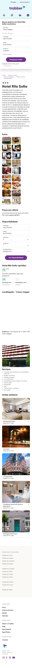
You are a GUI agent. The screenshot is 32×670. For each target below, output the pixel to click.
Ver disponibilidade (16, 258)
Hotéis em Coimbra (8, 561)
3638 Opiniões (6, 284)
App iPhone (6, 632)
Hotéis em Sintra (7, 577)
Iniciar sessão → (25, 2)
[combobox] (16, 28)
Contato (5, 640)
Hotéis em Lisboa (7, 558)
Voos (4, 607)
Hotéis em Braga (7, 564)
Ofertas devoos (7, 610)
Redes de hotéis (7, 590)
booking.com (7, 66)
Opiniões (17, 284)
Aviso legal (5, 654)
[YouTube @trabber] (13, 658)
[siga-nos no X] (10, 658)
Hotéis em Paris (7, 571)
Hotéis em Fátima (7, 582)
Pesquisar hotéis (16, 60)
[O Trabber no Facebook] (6, 658)
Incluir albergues (8, 33)
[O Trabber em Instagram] (3, 658)
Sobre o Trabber (8, 624)
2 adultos (6, 50)
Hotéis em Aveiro (7, 574)
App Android (6, 629)
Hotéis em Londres (8, 569)
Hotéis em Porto (7, 555)
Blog (3, 626)
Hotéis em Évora (7, 585)
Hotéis (4, 613)
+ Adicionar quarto (7, 54)
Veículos (5, 616)
